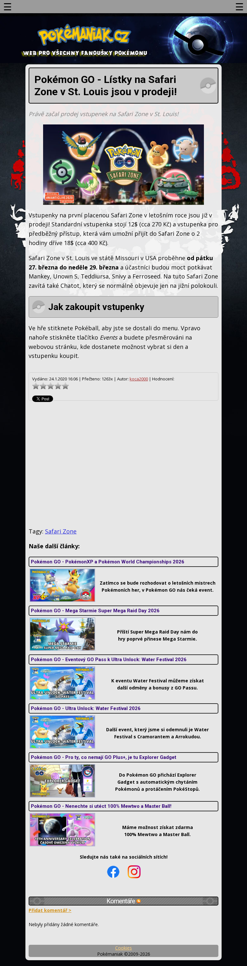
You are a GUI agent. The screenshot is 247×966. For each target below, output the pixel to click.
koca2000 (139, 379)
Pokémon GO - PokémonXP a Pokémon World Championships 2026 (107, 562)
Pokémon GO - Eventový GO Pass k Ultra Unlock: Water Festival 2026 (109, 659)
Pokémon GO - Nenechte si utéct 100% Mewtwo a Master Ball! (101, 806)
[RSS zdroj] (138, 901)
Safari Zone (61, 531)
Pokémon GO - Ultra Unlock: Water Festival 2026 (86, 708)
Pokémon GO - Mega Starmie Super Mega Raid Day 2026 (95, 611)
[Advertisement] (123, 464)
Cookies (123, 948)
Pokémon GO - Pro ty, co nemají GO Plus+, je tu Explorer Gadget (103, 757)
